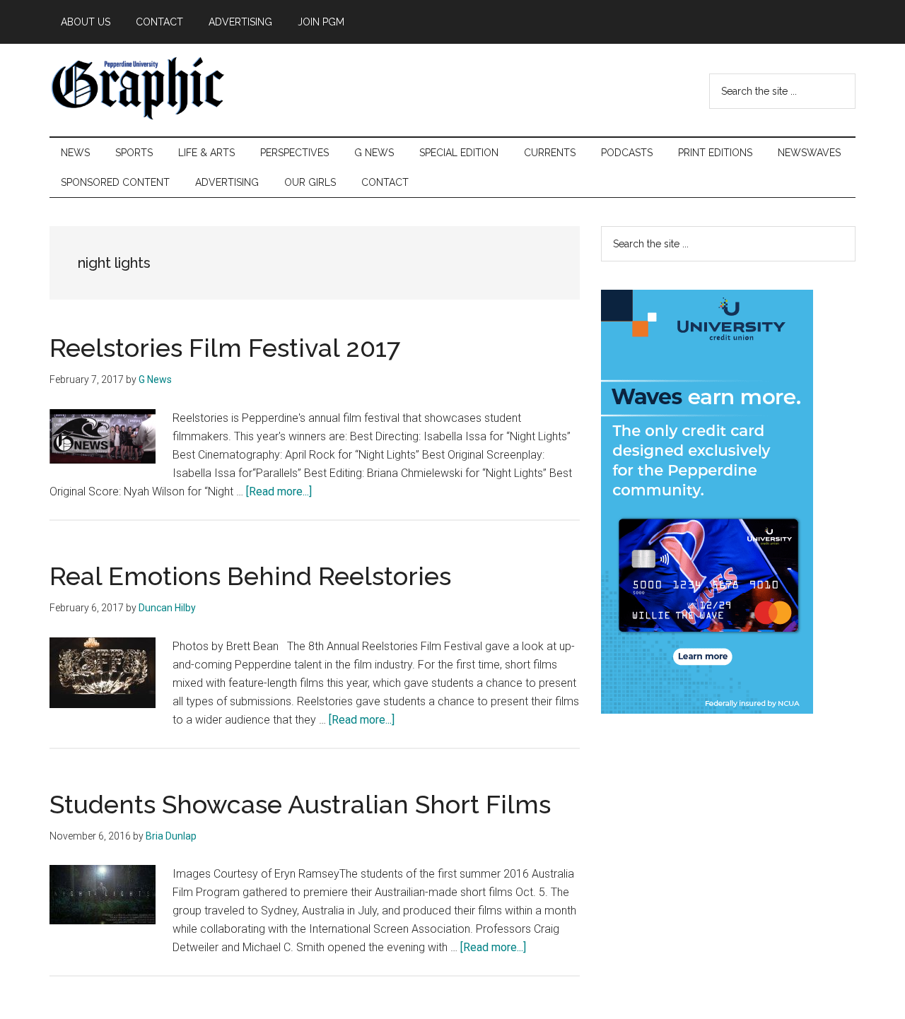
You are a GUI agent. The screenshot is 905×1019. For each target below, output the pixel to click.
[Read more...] (279, 491)
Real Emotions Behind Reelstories (250, 576)
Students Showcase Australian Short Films (300, 804)
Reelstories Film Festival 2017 (224, 348)
